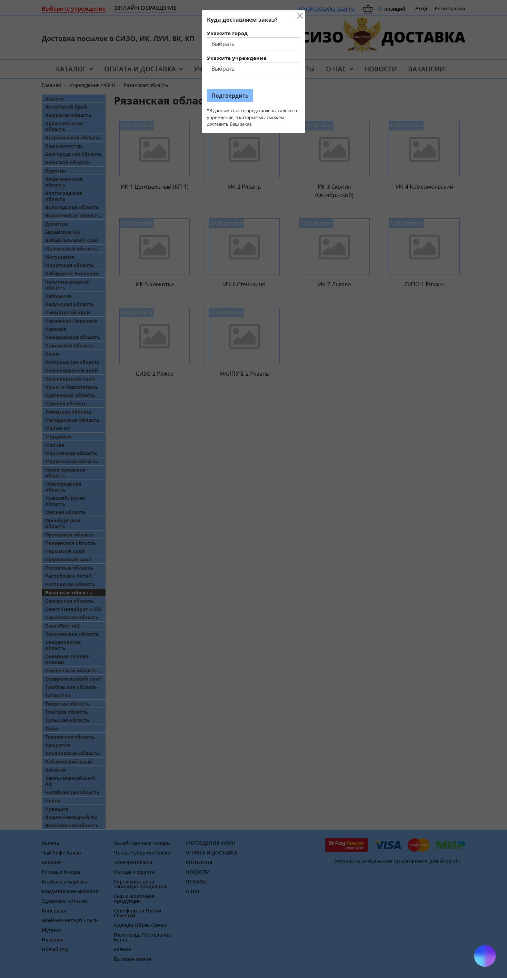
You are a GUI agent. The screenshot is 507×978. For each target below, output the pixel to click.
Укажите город (227, 33)
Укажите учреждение (237, 58)
